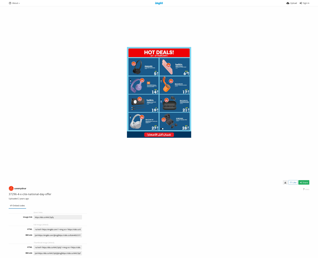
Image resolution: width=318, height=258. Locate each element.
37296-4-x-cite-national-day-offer (30, 194)
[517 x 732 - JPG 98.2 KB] (285, 182)
